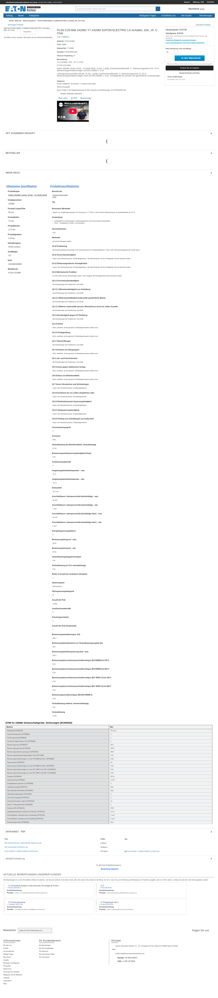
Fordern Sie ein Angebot (189, 68)
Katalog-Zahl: (61, 48)
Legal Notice (7, 981)
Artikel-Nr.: (60, 41)
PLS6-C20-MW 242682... (175, 77)
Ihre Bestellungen (45, 945)
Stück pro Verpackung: (65, 56)
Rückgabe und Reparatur (11, 963)
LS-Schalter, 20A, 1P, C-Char (176, 79)
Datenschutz (7, 969)
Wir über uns (7, 945)
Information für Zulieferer (11, 972)
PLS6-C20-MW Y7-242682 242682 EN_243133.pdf (20, 851)
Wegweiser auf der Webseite (12, 975)
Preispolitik (7, 966)
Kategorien (34, 15)
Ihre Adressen (43, 951)
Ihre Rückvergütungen (46, 948)
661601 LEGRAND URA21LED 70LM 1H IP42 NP (120, 909)
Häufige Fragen (8, 954)
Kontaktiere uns (168, 15)
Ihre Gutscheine (44, 957)
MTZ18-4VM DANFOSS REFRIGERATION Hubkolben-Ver (122, 893)
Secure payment (8, 951)
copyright (6, 978)
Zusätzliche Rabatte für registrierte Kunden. (181, 40)
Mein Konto (7, 957)
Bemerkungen (205, 15)
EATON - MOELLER (15, 21)
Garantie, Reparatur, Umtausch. (71, 93)
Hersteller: (60, 52)
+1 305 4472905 (55, 2)
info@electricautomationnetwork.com (132, 953)
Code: (59, 44)
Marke (21, 15)
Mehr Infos (63, 98)
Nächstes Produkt (203, 25)
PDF (75, 98)
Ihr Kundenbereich (50, 940)
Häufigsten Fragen (147, 15)
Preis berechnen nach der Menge (178, 48)
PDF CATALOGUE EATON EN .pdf (16, 847)
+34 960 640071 (40, 2)
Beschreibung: (62, 59)
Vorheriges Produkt (15, 25)
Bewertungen (86, 98)
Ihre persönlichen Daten (47, 954)
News (5, 983)
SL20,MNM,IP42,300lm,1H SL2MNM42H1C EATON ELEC (30, 909)
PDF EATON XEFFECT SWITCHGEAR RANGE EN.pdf (22, 843)
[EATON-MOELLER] (38, 8)
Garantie (6, 960)
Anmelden (210, 2)
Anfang (9, 15)
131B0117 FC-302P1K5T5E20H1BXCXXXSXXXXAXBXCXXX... (31, 893)
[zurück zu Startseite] (5, 20)
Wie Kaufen (186, 15)
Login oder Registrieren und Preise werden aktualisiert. (185, 43)
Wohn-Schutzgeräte (29, 21)
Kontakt (5, 948)
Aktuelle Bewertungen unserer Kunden (32, 874)
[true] (158, 9)
